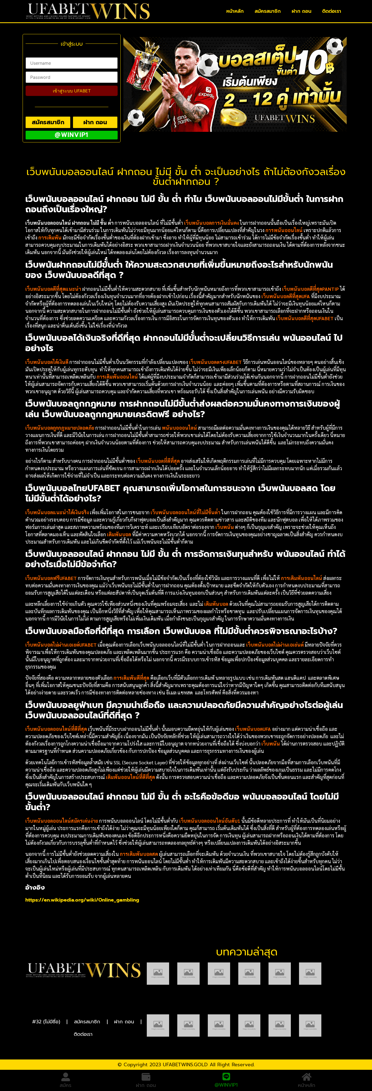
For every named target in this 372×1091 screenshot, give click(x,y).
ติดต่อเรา (331, 11)
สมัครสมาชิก (268, 11)
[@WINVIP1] (226, 1075)
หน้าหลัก (235, 11)
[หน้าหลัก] (306, 1077)
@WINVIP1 (226, 1084)
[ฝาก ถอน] (146, 1077)
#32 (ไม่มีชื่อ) (46, 1021)
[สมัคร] (65, 1077)
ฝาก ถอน (301, 11)
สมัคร (65, 1085)
